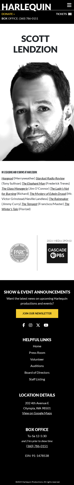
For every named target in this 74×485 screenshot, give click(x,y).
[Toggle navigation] (69, 5)
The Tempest (29, 204)
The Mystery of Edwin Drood (48, 193)
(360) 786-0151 (37, 446)
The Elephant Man (33, 183)
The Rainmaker (58, 199)
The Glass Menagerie (15, 188)
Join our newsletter (37, 313)
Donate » (8, 14)
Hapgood (7, 178)
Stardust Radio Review (50, 178)
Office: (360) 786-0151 (20, 18)
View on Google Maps (37, 413)
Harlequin (26, 7)
